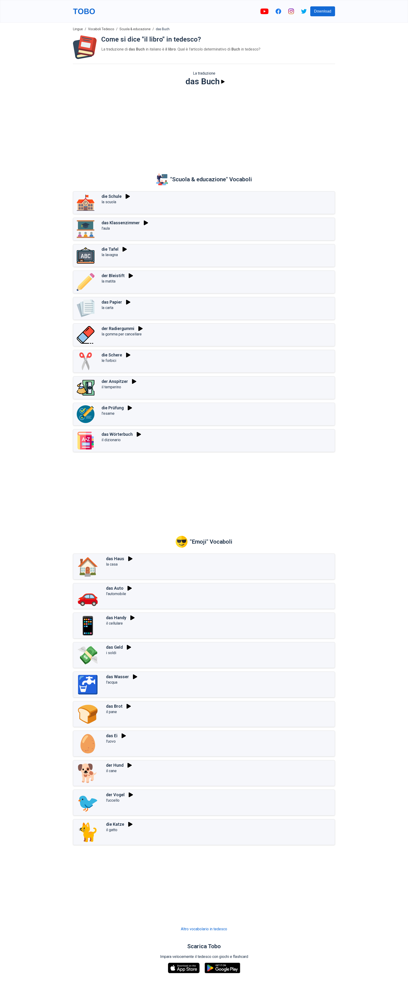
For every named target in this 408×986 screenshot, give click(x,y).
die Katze (115, 824)
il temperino (111, 387)
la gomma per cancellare (122, 334)
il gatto (111, 830)
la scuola (109, 202)
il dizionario (111, 440)
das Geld (114, 647)
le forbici (109, 360)
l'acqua (111, 682)
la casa (112, 564)
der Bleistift (113, 275)
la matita (108, 281)
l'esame (108, 413)
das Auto (114, 588)
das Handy (116, 617)
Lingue (78, 29)
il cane (111, 771)
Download (322, 11)
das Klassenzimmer (121, 222)
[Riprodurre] (223, 82)
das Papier (112, 302)
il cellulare (114, 623)
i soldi (111, 653)
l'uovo (111, 741)
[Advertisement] (204, 126)
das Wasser (117, 676)
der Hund (114, 765)
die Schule (112, 196)
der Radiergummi (118, 328)
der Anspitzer (115, 381)
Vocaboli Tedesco (101, 29)
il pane (111, 712)
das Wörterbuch (117, 434)
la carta (107, 307)
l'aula (106, 228)
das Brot (114, 706)
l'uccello (112, 800)
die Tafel (110, 249)
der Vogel (115, 794)
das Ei (112, 735)
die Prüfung (113, 407)
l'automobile (116, 594)
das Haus (115, 558)
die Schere (112, 354)
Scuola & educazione (135, 29)
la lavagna (110, 255)
